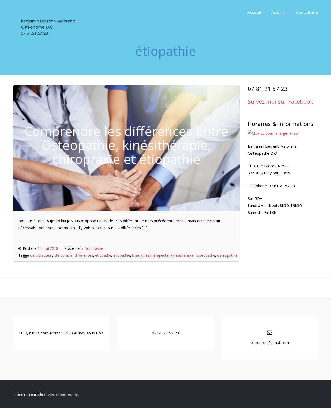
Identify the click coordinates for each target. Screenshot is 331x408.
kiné (135, 255)
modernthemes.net (61, 394)
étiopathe (103, 255)
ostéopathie (227, 255)
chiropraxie (63, 255)
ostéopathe (205, 255)
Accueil (254, 12)
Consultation (308, 12)
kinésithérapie (182, 255)
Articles (278, 12)
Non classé (93, 248)
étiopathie (121, 255)
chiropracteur (41, 255)
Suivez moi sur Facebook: (281, 101)
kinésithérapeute (155, 255)
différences (84, 255)
